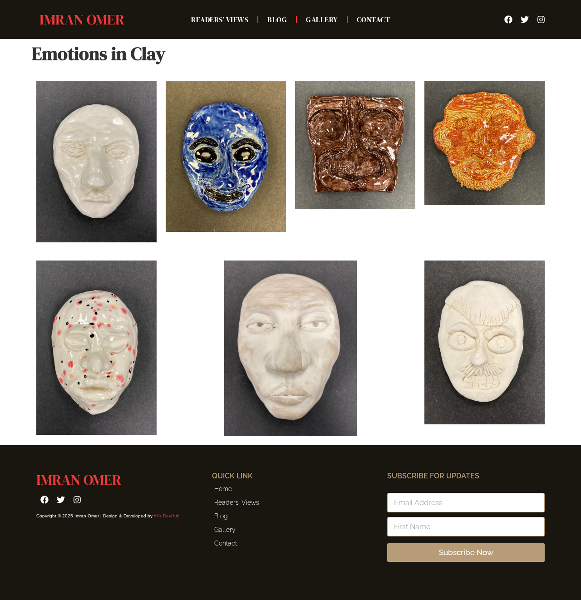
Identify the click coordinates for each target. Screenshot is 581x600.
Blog (277, 20)
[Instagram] (541, 19)
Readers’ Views (219, 20)
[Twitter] (525, 19)
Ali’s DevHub (166, 515)
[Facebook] (508, 19)
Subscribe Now (466, 552)
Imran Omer (81, 20)
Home (223, 488)
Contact (373, 20)
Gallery (322, 20)
